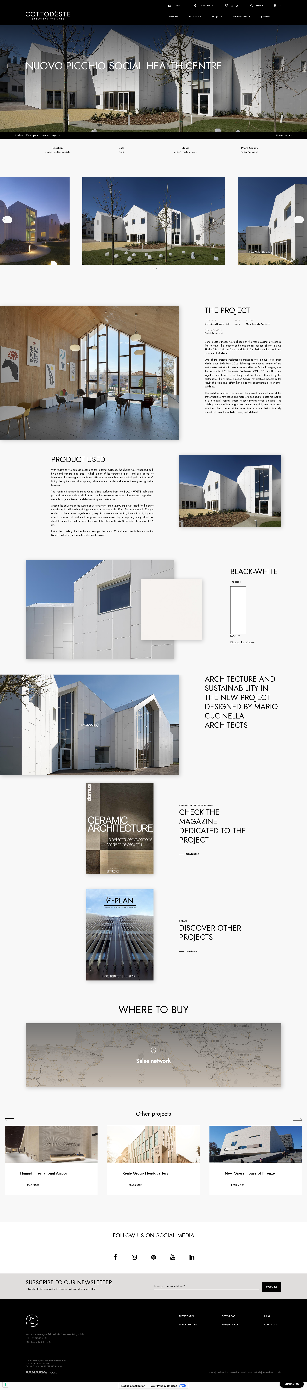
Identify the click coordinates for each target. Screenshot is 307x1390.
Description (32, 135)
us (279, 5)
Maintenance (230, 1324)
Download (229, 1316)
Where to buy (284, 135)
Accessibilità (268, 1372)
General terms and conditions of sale (245, 1372)
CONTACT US (291, 1384)
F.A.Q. (267, 1316)
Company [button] (173, 16)
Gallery (19, 135)
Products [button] (195, 16)
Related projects (51, 135)
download (192, 854)
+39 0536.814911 (40, 1338)
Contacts (178, 5)
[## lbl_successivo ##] (299, 219)
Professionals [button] (241, 16)
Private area (186, 1316)
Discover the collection (242, 642)
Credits (278, 1372)
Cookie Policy (222, 1372)
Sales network (207, 5)
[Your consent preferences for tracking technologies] (6, 1384)
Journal (265, 16)
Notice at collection (133, 1385)
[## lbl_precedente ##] (7, 219)
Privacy (212, 1372)
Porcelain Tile (188, 1324)
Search (259, 5)
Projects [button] (217, 16)
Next (297, 1119)
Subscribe (271, 1286)
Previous (9, 1119)
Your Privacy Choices (164, 1385)
